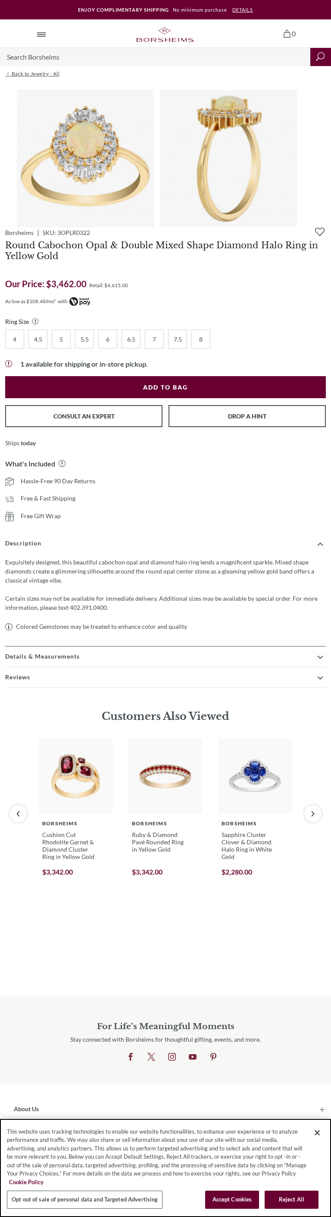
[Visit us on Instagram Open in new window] (172, 1057)
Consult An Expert (84, 416)
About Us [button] (26, 1108)
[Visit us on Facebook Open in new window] (130, 1057)
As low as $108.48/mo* (30, 301)
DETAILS (242, 10)
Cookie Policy (26, 1182)
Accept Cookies (232, 1199)
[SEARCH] (320, 57)
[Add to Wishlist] (320, 232)
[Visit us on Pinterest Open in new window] (213, 1057)
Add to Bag (165, 387)
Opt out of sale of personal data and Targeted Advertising (85, 1199)
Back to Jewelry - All (34, 73)
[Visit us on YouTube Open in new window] (193, 1057)
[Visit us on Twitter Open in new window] (151, 1057)
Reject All (291, 1199)
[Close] (317, 1132)
